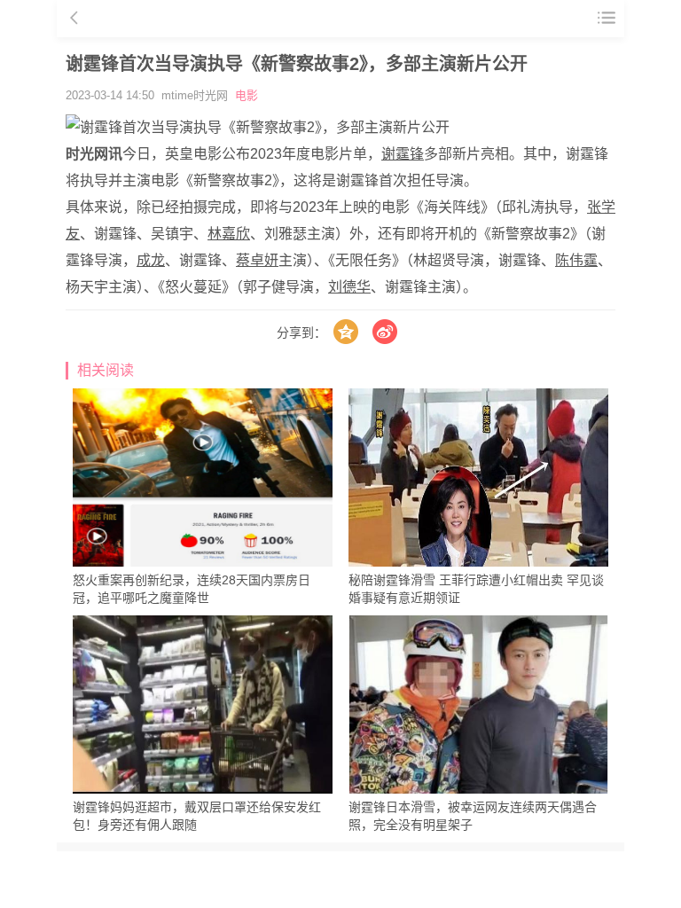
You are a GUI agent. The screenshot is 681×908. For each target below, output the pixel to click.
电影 (246, 95)
